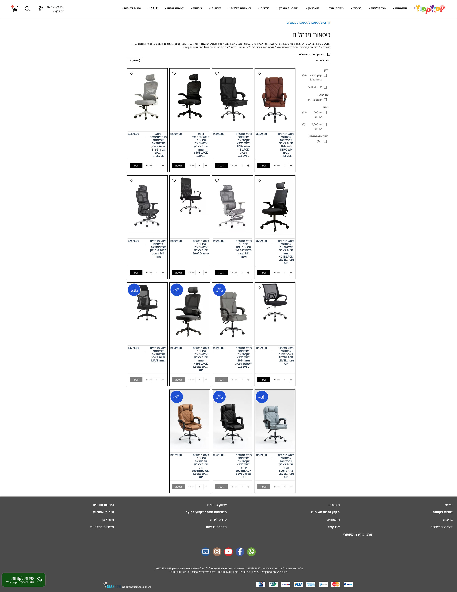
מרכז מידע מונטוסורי (357, 534)
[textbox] (228, 568)
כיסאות (197, 8)
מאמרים (334, 505)
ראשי (448, 505)
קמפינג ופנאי (175, 8)
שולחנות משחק (288, 8)
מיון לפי (324, 60)
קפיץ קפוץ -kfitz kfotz (312, 77)
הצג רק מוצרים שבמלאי (312, 54)
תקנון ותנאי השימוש (325, 512)
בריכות (357, 8)
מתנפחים (401, 8)
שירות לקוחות (132, 8)
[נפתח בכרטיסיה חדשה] (240, 552)
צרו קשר (333, 527)
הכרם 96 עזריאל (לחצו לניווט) (210, 568)
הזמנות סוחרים (103, 505)
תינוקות (216, 8)
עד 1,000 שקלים (312, 126)
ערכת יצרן (315, 99)
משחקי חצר (336, 8)
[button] (15, 9)
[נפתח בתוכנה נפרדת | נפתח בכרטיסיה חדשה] (205, 552)
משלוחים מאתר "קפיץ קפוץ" (206, 512)
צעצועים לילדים (240, 8)
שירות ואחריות (103, 512)
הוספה (264, 165)
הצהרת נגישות (216, 527)
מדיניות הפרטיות (101, 527)
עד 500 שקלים (312, 114)
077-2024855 (164, 568)
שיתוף (133, 60)
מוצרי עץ (313, 8)
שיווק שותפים (216, 505)
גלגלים (264, 8)
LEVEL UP (315, 87)
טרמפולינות (378, 8)
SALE (154, 8)
